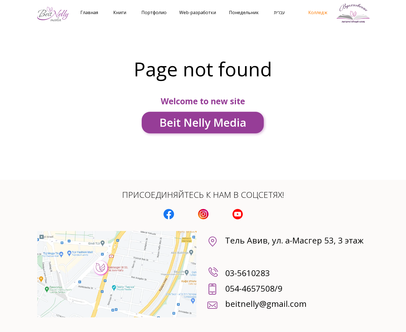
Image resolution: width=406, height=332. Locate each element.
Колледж (317, 12)
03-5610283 (247, 273)
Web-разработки (197, 12)
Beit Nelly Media (202, 122)
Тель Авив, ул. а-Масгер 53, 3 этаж (294, 240)
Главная (89, 12)
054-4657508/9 (253, 288)
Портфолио (154, 12)
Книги (119, 12)
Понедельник (244, 12)
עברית (279, 12)
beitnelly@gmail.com (266, 303)
